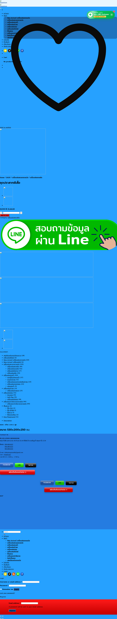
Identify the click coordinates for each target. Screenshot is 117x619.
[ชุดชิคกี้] (8, 196)
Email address (15, 603)
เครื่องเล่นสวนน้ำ (9, 375)
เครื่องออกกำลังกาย (13, 556)
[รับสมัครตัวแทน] (5, 574)
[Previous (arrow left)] (0, 618)
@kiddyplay (7, 454)
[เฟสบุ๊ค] (22, 574)
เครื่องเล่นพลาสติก (36, 177)
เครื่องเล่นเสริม (12, 373)
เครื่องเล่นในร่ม (8, 393)
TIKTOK (30, 465)
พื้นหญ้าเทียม (11, 415)
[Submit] (4, 534)
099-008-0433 (9, 444)
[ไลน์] (18, 574)
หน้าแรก (6, 536)
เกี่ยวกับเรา (7, 567)
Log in (16, 589)
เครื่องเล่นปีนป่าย (12, 371)
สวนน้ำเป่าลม (11, 380)
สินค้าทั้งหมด (11, 558)
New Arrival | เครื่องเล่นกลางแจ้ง (15, 360)
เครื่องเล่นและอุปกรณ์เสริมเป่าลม (17, 382)
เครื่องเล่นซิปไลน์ (9, 358)
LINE (19, 465)
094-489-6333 (9, 446)
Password (4, 585)
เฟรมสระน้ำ (10, 386)
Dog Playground (9, 417)
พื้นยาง (9, 412)
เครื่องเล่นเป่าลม (9, 388)
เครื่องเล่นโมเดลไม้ (13, 369)
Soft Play (10, 397)
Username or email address (11, 582)
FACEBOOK (6, 465)
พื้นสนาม (6, 406)
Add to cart (5, 215)
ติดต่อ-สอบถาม (9, 569)
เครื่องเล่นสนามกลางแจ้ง (20, 177)
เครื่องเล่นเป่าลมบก (13, 391)
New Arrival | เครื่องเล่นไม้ (12, 362)
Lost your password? (7, 593)
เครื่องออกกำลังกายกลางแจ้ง (13, 402)
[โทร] (13, 574)
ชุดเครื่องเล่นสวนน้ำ (13, 377)
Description (8, 421)
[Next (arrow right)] (2, 618)
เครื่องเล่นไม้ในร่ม (12, 399)
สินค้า (5, 538)
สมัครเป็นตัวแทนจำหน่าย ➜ (17, 472)
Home (2, 177)
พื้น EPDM (10, 410)
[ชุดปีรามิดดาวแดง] (8, 205)
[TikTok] (9, 574)
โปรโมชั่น (6, 562)
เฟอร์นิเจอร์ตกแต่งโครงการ (12, 355)
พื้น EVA (10, 408)
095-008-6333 (9, 449)
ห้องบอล (10, 395)
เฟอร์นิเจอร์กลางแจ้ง (14, 560)
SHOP (8, 177)
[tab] (60, 421)
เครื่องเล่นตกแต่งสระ (13, 384)
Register (12, 611)
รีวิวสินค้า (7, 565)
